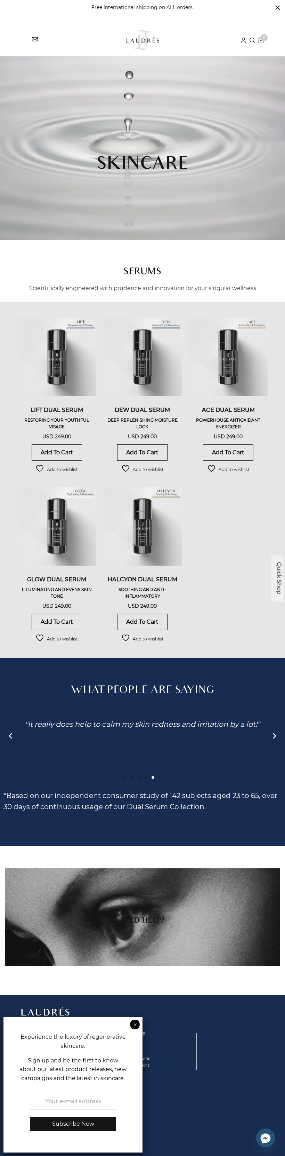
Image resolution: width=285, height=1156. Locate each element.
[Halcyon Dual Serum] (142, 526)
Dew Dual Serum (142, 410)
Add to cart (57, 452)
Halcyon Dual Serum (142, 579)
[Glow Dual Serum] (56, 526)
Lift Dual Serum (57, 410)
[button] (10, 736)
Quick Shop (279, 578)
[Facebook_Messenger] (265, 1138)
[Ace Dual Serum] (228, 357)
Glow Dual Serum (56, 579)
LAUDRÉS (46, 1013)
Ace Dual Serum (228, 410)
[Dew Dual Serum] (142, 357)
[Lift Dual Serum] (56, 357)
